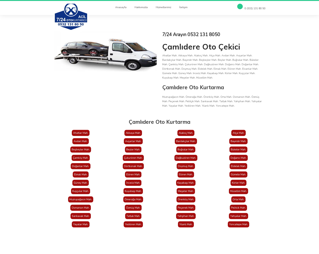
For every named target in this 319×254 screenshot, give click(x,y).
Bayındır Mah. (238, 141)
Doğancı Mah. (238, 158)
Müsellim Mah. (238, 191)
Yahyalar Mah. (238, 216)
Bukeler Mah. (238, 149)
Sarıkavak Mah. (81, 216)
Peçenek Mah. (186, 207)
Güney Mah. (81, 183)
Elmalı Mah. (80, 174)
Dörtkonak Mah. (133, 166)
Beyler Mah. (133, 149)
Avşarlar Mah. (133, 141)
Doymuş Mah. (186, 166)
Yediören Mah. (133, 224)
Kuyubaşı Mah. (133, 191)
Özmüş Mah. (133, 207)
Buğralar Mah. (186, 149)
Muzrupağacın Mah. (80, 199)
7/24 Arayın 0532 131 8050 (191, 34)
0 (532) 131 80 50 (254, 8)
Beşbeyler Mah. (81, 149)
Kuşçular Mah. (80, 191)
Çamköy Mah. (80, 158)
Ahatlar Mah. (80, 133)
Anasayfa (120, 7)
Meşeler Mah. (186, 191)
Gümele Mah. (238, 174)
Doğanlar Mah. (80, 166)
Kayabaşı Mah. (185, 183)
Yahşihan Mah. (185, 216)
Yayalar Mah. (80, 224)
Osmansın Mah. (81, 207)
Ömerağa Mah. (133, 199)
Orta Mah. (238, 199)
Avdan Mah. (81, 141)
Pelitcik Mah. (238, 207)
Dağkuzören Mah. (186, 158)
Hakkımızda (141, 7)
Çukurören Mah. (133, 158)
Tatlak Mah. (133, 216)
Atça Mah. (238, 133)
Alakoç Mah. (186, 133)
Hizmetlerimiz (163, 7)
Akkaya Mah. (133, 133)
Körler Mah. (238, 183)
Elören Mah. (133, 174)
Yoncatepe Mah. (238, 224)
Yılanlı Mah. (186, 224)
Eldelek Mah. (238, 166)
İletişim (183, 7)
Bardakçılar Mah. (186, 141)
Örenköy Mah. (186, 199)
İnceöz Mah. (133, 183)
